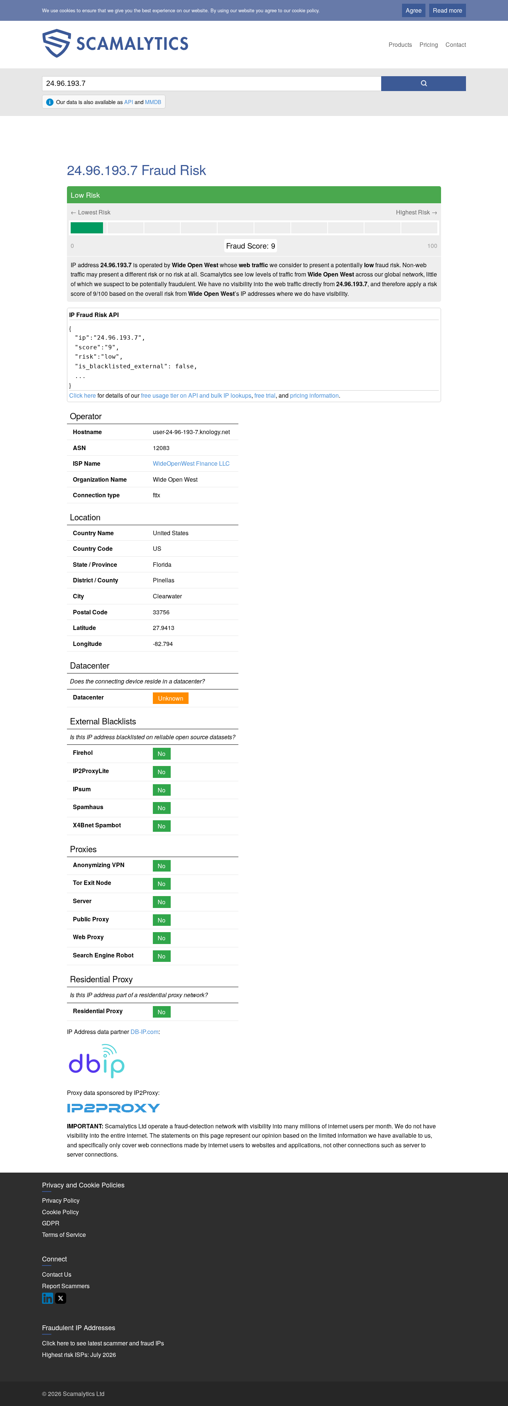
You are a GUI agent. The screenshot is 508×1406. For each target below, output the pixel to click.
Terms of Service (64, 1234)
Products (400, 44)
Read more (447, 10)
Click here (82, 395)
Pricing (428, 44)
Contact (456, 44)
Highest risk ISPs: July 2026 (79, 1354)
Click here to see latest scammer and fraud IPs (103, 1343)
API (128, 102)
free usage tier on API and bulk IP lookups (196, 395)
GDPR (51, 1223)
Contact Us (56, 1274)
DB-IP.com (144, 1031)
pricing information (314, 395)
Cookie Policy (60, 1212)
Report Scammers (66, 1285)
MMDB (153, 102)
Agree (414, 10)
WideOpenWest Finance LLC (191, 463)
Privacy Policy (61, 1200)
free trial (265, 395)
